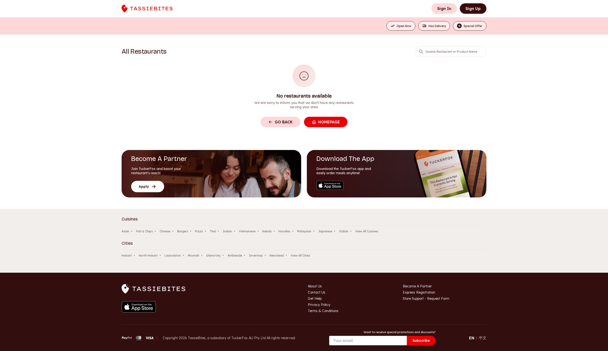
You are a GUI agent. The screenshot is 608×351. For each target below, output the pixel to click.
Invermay (256, 255)
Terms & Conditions (323, 311)
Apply (144, 186)
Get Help (315, 298)
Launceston (173, 255)
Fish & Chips (144, 231)
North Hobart (148, 255)
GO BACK (284, 122)
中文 (482, 337)
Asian (125, 231)
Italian (343, 231)
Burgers (182, 231)
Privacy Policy (319, 305)
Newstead (277, 255)
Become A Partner (417, 286)
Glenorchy (213, 255)
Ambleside (235, 255)
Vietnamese (247, 231)
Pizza (199, 231)
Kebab (267, 231)
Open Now (404, 26)
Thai (213, 231)
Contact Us (316, 292)
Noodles (284, 231)
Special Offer (470, 26)
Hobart (127, 255)
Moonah (193, 255)
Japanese (325, 231)
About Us (315, 286)
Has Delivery (437, 26)
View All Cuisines (366, 231)
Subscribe (421, 340)
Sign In (444, 8)
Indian (227, 231)
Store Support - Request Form (426, 298)
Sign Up (473, 8)
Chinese (165, 231)
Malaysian (304, 231)
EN (471, 338)
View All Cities (300, 255)
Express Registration (419, 292)
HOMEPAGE (329, 122)
